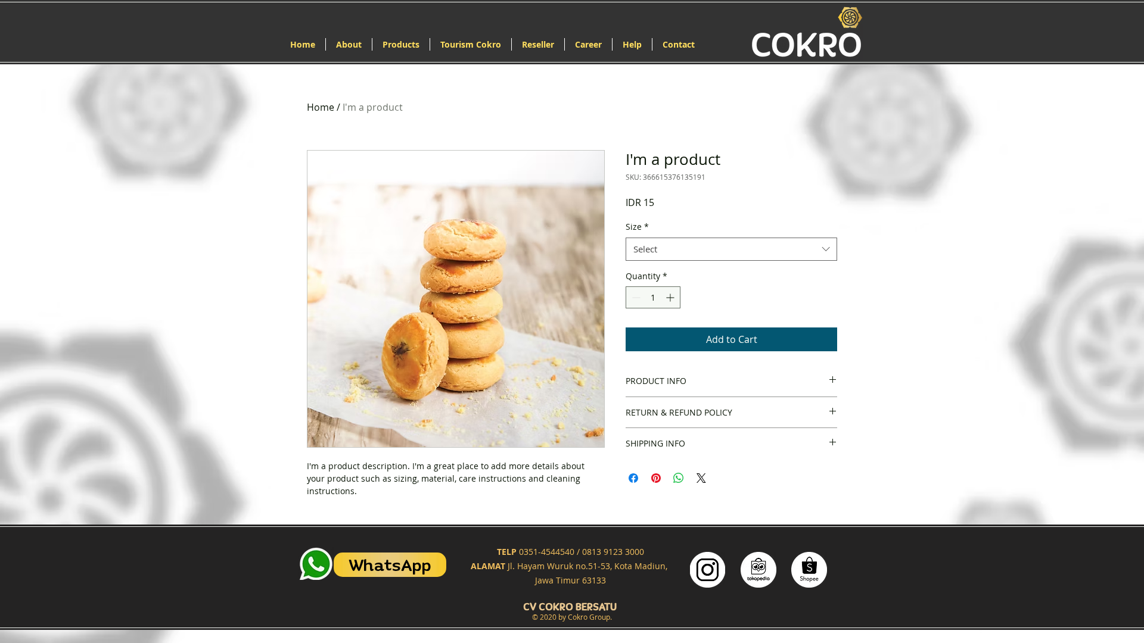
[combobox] (731, 249)
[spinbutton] (653, 297)
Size (637, 226)
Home (320, 107)
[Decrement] (634, 297)
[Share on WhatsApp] (679, 478)
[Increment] (671, 297)
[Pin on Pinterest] (656, 478)
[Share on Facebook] (633, 478)
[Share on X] (701, 478)
